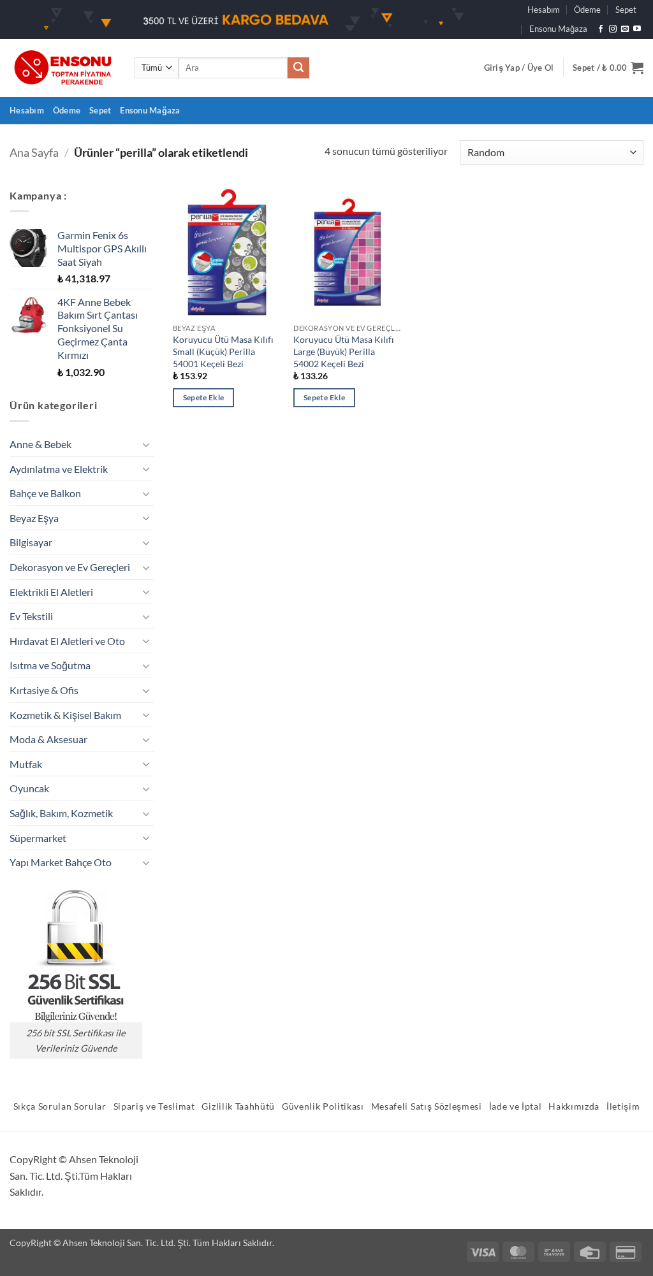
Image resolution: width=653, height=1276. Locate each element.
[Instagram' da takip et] (613, 29)
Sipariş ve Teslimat (154, 1106)
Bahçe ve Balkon (45, 493)
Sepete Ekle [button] (203, 397)
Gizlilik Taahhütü (238, 1106)
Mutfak (26, 764)
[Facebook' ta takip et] (601, 29)
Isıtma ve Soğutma (50, 665)
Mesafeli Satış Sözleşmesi (426, 1106)
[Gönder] (298, 68)
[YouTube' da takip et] (637, 29)
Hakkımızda (573, 1106)
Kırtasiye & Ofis (44, 690)
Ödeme (587, 9)
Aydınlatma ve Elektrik (59, 469)
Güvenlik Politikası (323, 1106)
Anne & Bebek (40, 444)
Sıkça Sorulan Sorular (59, 1106)
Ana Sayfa (34, 152)
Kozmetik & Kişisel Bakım (65, 715)
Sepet (625, 9)
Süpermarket (38, 838)
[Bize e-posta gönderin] (625, 29)
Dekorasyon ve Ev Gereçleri (70, 567)
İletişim (623, 1106)
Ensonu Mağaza (558, 29)
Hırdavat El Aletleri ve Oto (67, 641)
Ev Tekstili (31, 616)
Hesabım (543, 9)
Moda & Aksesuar (48, 739)
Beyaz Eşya (34, 518)
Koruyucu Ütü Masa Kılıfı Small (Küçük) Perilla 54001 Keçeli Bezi (223, 351)
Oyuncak (29, 788)
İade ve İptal (515, 1106)
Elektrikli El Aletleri (51, 592)
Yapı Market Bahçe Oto (61, 862)
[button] (519, 67)
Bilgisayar (31, 542)
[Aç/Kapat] (146, 444)
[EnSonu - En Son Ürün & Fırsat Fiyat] (62, 68)
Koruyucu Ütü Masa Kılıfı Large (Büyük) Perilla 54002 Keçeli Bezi (343, 351)
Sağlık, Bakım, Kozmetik (61, 813)
